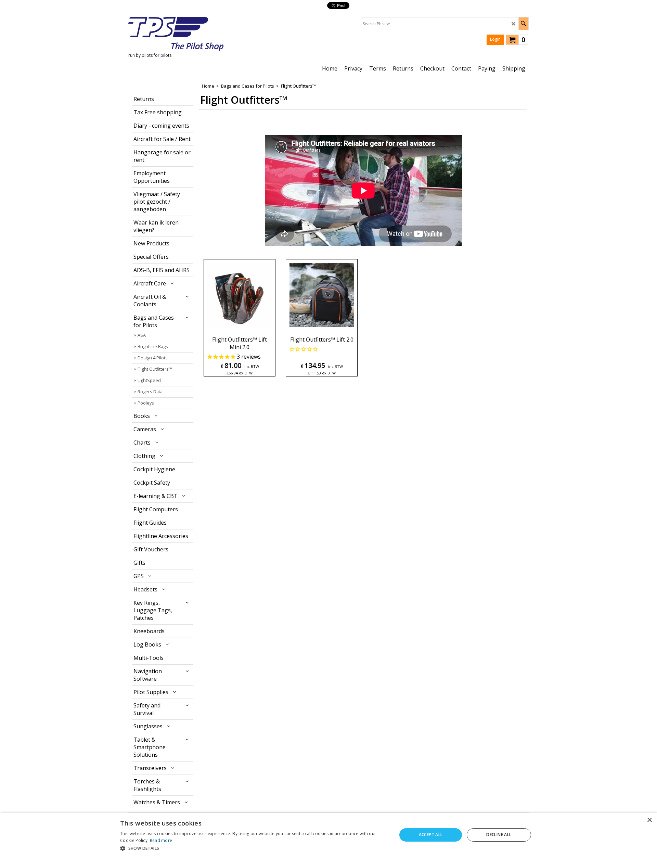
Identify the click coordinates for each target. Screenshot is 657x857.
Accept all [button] (431, 834)
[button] (254, 848)
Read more (161, 840)
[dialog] (328, 835)
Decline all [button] (498, 834)
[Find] (523, 23)
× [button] (649, 820)
